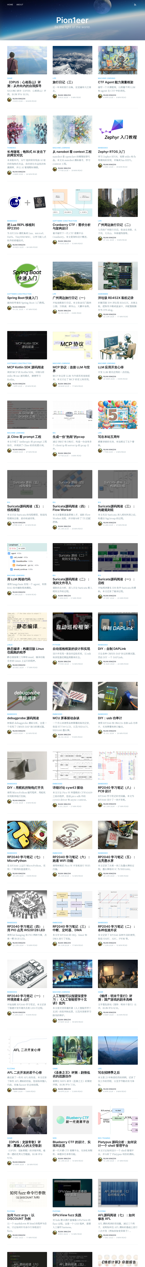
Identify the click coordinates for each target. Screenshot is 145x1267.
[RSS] (135, 4)
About (19, 4)
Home (10, 4)
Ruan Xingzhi (19, 99)
